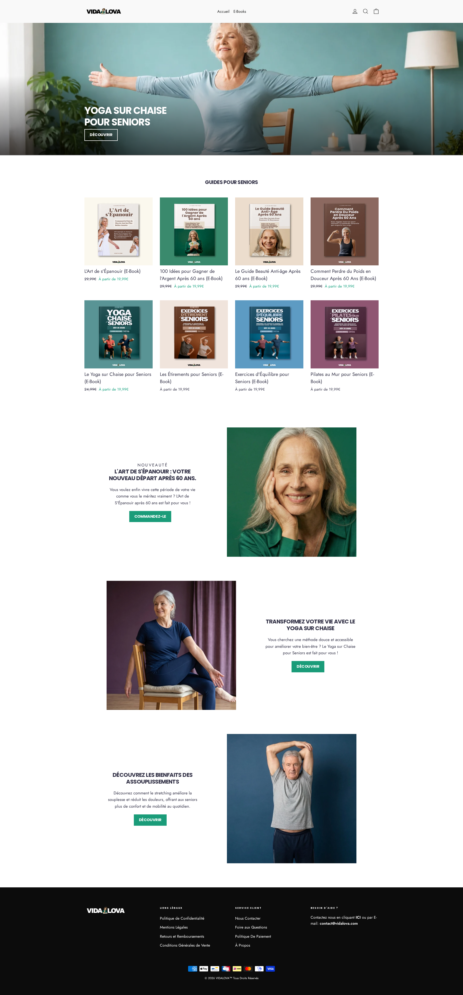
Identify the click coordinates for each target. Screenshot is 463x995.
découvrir (150, 820)
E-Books (239, 11)
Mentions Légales (174, 927)
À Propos (242, 945)
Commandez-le (150, 516)
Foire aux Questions (251, 927)
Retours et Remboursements (182, 936)
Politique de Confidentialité (182, 918)
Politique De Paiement (253, 936)
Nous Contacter (247, 918)
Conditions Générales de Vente (185, 945)
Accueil (223, 11)
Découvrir (101, 134)
